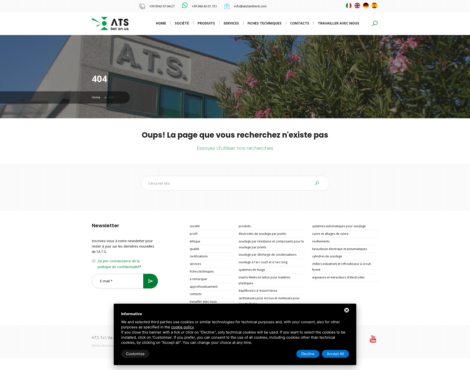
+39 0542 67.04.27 (162, 6)
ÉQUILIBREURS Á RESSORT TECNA (258, 290)
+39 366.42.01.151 (204, 6)
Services (231, 23)
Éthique (195, 241)
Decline (308, 353)
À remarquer (198, 279)
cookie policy (182, 327)
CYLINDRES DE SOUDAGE (327, 256)
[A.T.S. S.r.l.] (110, 23)
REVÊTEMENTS (320, 241)
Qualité (194, 249)
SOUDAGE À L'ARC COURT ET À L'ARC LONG (263, 262)
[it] (349, 5)
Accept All (335, 353)
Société (182, 23)
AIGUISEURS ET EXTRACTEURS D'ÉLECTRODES (338, 277)
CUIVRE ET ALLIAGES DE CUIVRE (330, 234)
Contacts (299, 23)
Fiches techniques (264, 23)
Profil (193, 234)
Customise (135, 353)
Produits (206, 23)
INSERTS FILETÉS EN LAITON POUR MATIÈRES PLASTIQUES (264, 280)
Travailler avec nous (338, 23)
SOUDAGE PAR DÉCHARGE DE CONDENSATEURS (267, 254)
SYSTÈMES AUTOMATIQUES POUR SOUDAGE (339, 226)
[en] (357, 5)
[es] (374, 5)
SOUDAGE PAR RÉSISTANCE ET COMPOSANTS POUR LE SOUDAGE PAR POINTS (271, 244)
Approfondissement (204, 287)
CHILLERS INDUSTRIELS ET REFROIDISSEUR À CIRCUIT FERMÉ (341, 267)
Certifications (199, 256)
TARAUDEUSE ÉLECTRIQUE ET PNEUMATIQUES (339, 249)
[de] (366, 5)
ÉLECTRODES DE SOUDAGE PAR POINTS (262, 234)
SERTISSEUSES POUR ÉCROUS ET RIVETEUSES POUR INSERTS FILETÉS (269, 301)
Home (161, 23)
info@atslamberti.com (250, 6)
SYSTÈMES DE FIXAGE (252, 270)
